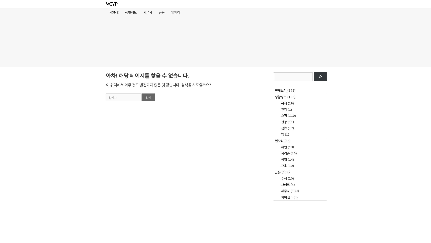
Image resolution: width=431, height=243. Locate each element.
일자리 (175, 12)
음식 (284, 103)
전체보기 (280, 90)
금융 (161, 12)
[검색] (320, 76)
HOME (114, 12)
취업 (284, 147)
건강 (284, 109)
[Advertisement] (215, 42)
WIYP (112, 4)
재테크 (285, 184)
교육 (284, 165)
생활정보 (131, 12)
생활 (284, 128)
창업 (284, 159)
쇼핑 (284, 115)
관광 (284, 121)
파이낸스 (287, 197)
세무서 (147, 12)
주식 (284, 178)
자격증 (285, 153)
